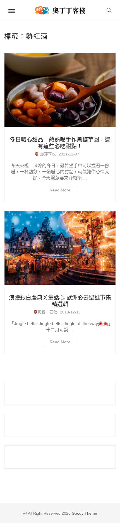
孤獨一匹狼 (47, 312)
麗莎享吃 (47, 154)
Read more (60, 190)
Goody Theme (84, 513)
